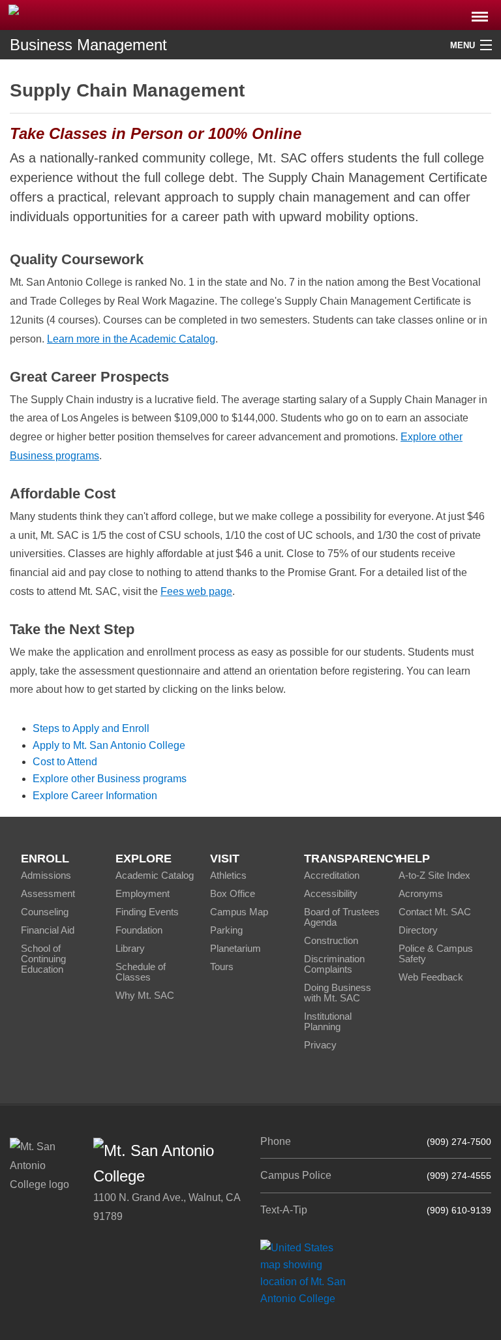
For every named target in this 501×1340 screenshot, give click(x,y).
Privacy (320, 1044)
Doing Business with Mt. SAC (337, 992)
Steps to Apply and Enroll (91, 728)
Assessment (48, 893)
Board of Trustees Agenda (342, 917)
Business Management (88, 44)
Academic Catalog (154, 875)
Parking (226, 930)
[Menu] (480, 13)
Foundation (138, 930)
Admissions (46, 875)
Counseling (44, 911)
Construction (331, 940)
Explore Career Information (95, 795)
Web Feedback (431, 976)
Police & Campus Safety (436, 953)
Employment (142, 893)
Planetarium (235, 948)
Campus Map (239, 911)
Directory (418, 930)
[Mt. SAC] (104, 14)
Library (130, 948)
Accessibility (330, 893)
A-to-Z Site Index (434, 875)
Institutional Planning (328, 1021)
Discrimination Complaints (334, 964)
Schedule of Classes (140, 971)
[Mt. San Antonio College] (307, 1272)
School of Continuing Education (43, 959)
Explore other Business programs (110, 778)
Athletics (228, 875)
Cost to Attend (65, 761)
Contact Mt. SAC (435, 911)
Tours (222, 966)
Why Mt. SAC (144, 995)
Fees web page (196, 591)
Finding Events (147, 911)
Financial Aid (47, 930)
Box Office (232, 893)
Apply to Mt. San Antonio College (109, 745)
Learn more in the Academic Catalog (131, 338)
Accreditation (331, 875)
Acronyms (421, 893)
